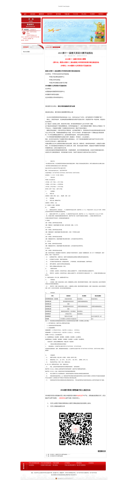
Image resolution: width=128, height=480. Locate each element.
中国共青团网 (56, 463)
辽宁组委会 (67, 463)
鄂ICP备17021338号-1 (71, 474)
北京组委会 (31, 465)
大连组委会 (91, 463)
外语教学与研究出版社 (46, 465)
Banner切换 (26, 51)
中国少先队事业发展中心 (70, 465)
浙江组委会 (55, 465)
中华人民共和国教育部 (46, 463)
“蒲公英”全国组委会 (81, 465)
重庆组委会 (79, 463)
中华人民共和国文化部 (34, 463)
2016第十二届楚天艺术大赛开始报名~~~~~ (60, 454)
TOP (104, 451)
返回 (100, 451)
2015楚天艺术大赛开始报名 (56, 456)
